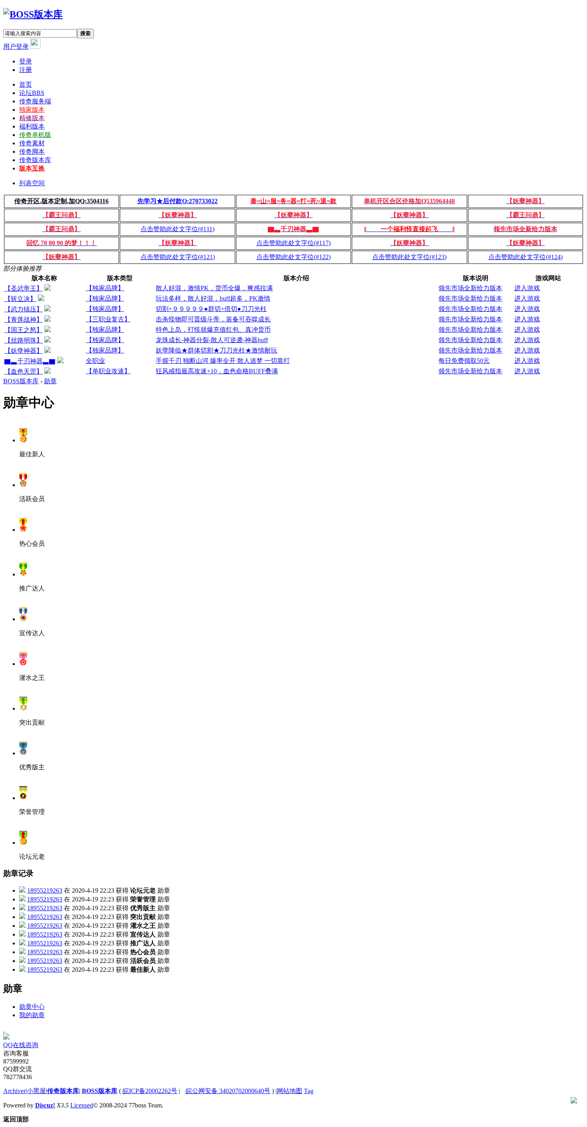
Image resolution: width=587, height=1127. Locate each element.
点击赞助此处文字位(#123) (409, 257)
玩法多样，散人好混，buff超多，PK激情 (213, 298)
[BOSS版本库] (33, 14)
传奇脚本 (32, 151)
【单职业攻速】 (108, 371)
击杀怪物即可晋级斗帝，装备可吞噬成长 (213, 319)
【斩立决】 (20, 298)
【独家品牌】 (105, 288)
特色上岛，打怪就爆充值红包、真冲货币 (213, 329)
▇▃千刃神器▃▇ (30, 361)
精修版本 (32, 118)
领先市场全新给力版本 (470, 288)
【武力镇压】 (23, 309)
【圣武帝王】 (23, 288)
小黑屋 (36, 1090)
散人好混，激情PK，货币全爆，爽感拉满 (214, 288)
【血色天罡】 (23, 371)
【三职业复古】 (108, 319)
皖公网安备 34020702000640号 (228, 1090)
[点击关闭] (4, 1029)
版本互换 (32, 168)
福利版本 (32, 126)
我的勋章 (32, 1015)
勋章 (50, 381)
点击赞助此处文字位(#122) (293, 257)
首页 (25, 84)
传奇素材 (32, 143)
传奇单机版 (35, 134)
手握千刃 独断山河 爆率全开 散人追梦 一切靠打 (223, 360)
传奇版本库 (35, 159)
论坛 (31, 92)
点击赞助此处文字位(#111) (177, 229)
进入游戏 (527, 288)
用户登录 (16, 46)
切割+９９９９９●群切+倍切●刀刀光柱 (211, 308)
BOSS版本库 (21, 381)
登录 (25, 61)
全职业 (95, 360)
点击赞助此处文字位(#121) (178, 257)
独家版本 (32, 109)
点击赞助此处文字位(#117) (293, 243)
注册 (25, 69)
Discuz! (45, 1105)
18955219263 (44, 890)
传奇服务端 (35, 101)
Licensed (81, 1105)
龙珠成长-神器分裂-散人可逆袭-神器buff (212, 340)
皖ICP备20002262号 (150, 1090)
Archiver (14, 1090)
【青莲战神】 (23, 319)
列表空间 (32, 183)
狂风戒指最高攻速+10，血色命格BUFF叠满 (217, 371)
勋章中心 (32, 1006)
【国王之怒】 (23, 330)
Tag (308, 1090)
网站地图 (289, 1090)
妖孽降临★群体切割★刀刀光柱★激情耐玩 (216, 350)
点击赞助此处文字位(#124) (525, 257)
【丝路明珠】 (23, 340)
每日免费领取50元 (464, 360)
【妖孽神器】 (23, 350)
